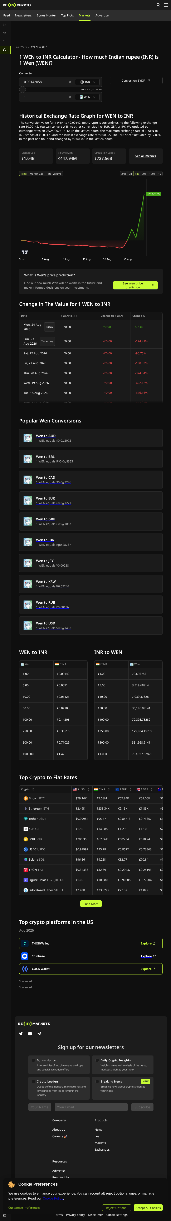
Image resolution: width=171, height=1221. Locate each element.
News (98, 1129)
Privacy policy (75, 1215)
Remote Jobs (61, 1177)
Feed (6, 15)
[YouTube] (30, 1034)
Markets (85, 15)
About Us (58, 1129)
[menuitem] (5, 25)
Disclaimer (95, 1215)
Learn (99, 1136)
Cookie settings (117, 1215)
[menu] (5, 37)
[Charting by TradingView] (25, 252)
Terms (58, 1215)
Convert (21, 47)
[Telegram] (39, 1034)
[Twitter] (20, 1034)
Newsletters (23, 15)
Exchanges (102, 1149)
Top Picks (67, 15)
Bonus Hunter (46, 15)
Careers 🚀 (60, 1136)
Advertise (102, 15)
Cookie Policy (53, 1198)
